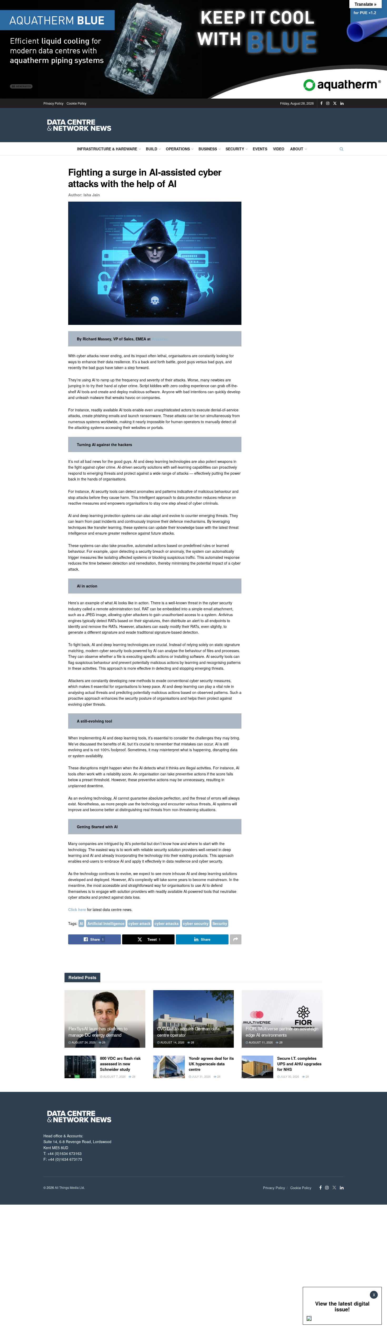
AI (81, 923)
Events (260, 148)
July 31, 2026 (201, 1076)
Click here (77, 909)
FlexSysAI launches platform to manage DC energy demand (97, 1031)
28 (103, 1042)
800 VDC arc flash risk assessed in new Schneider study (120, 1063)
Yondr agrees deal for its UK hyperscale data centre (211, 1063)
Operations (178, 148)
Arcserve (159, 338)
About (296, 148)
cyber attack (139, 923)
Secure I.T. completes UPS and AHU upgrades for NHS (299, 1063)
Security (235, 148)
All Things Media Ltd (69, 1187)
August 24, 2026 (83, 1042)
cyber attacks (167, 923)
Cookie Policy (76, 103)
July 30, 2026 (289, 1076)
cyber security (196, 923)
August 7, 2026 (114, 1076)
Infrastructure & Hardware (107, 148)
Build (151, 148)
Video (278, 148)
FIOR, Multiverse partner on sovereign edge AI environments (282, 1031)
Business (208, 148)
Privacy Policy (53, 103)
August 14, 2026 (172, 1042)
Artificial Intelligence (106, 923)
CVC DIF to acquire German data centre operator (188, 1031)
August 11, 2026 (260, 1042)
